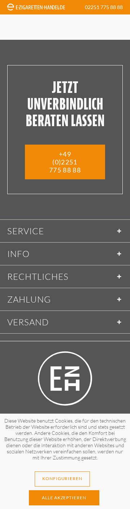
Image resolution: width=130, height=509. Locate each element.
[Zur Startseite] (65, 378)
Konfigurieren (62, 478)
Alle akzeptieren (64, 497)
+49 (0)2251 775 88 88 (65, 162)
